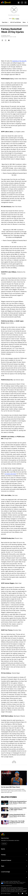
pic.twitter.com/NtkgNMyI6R (14, 237)
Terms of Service (20, 883)
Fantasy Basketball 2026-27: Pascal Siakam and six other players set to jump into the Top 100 (17, 815)
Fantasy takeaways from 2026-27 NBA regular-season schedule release (18, 808)
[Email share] (9, 40)
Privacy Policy (22, 882)
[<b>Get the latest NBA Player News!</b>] (14, 778)
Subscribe (4, 843)
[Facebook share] (2, 40)
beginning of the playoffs (19, 61)
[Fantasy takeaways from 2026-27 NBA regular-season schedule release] (4, 809)
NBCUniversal (9, 885)
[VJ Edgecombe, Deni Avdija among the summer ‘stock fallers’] (4, 822)
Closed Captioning (13, 881)
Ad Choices (16, 882)
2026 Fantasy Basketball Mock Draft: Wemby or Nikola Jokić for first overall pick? (18, 802)
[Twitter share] (5, 40)
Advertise (3, 881)
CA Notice (14, 883)
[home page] (6, 2)
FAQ (18, 881)
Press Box (11, 882)
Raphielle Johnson (6, 35)
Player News (4, 22)
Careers (7, 881)
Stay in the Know (5, 838)
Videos (24, 22)
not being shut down (10, 474)
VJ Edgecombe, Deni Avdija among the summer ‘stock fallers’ (16, 821)
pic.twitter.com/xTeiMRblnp (19, 170)
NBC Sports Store (4, 882)
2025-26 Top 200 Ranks (15, 22)
